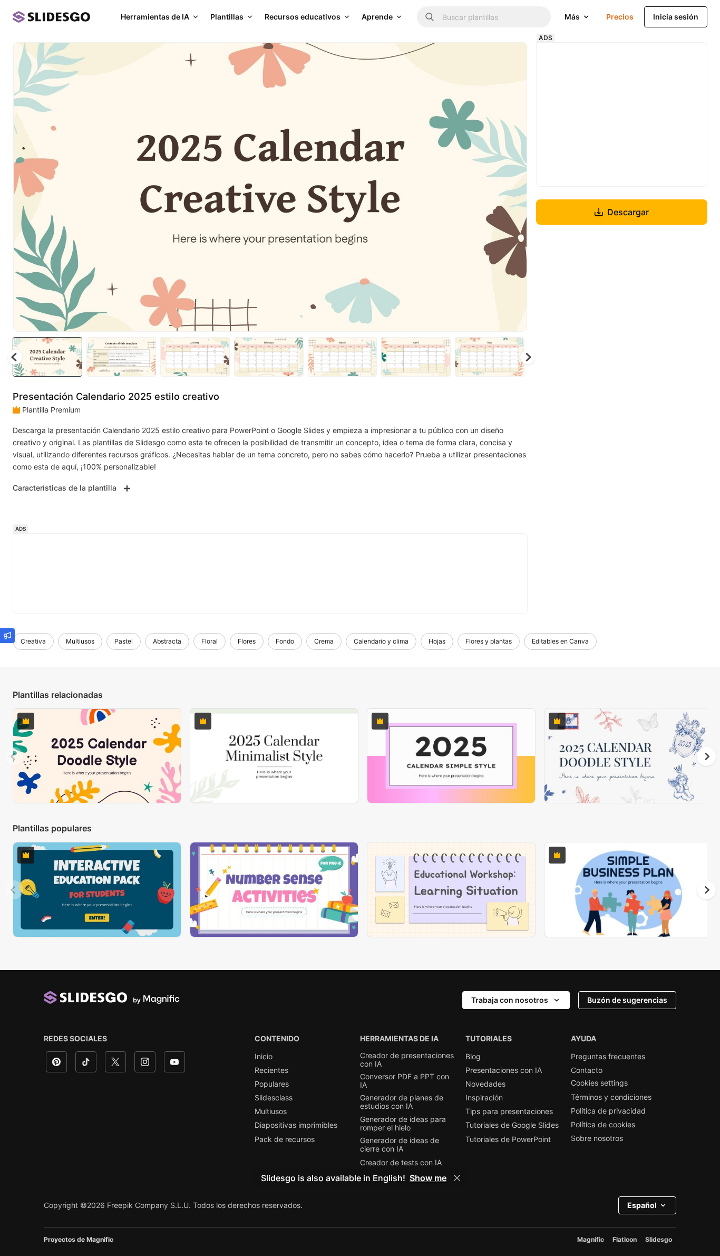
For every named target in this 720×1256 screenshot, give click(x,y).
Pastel (123, 641)
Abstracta (167, 641)
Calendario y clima (381, 641)
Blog (473, 1056)
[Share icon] (509, 59)
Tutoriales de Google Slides (512, 1125)
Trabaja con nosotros (509, 999)
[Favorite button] (481, 59)
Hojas (437, 641)
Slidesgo (658, 1239)
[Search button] (429, 16)
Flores (247, 641)
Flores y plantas (488, 641)
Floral (209, 641)
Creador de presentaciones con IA (407, 1059)
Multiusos (80, 641)
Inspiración (484, 1098)
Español (642, 1205)
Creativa (33, 641)
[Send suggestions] (7, 635)
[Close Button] (457, 1177)
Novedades (485, 1084)
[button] (527, 357)
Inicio (264, 1056)
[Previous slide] (13, 756)
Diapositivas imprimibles (296, 1125)
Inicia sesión (675, 16)
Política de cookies (603, 1124)
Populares (272, 1084)
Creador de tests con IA (401, 1162)
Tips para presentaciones (509, 1111)
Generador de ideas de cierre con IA (399, 1144)
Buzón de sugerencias (627, 999)
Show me (428, 1178)
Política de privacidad (608, 1111)
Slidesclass (274, 1098)
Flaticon (624, 1239)
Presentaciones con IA (503, 1070)
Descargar (628, 212)
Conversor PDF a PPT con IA (404, 1080)
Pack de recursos (285, 1139)
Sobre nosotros (597, 1138)
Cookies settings (599, 1083)
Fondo (285, 641)
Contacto (586, 1070)
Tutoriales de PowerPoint (508, 1139)
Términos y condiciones (611, 1097)
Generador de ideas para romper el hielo (403, 1123)
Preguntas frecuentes (608, 1056)
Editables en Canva (560, 641)
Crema (324, 641)
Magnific (590, 1239)
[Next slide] (511, 187)
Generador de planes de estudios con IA (401, 1102)
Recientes (271, 1070)
